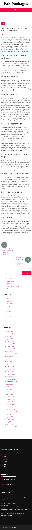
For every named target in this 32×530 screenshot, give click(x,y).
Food (8, 309)
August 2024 (10, 356)
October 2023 (10, 379)
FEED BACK (9, 278)
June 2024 (9, 361)
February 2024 (10, 369)
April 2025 (9, 339)
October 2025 (10, 334)
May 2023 (9, 391)
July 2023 (9, 386)
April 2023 (9, 394)
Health (8, 311)
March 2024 (10, 366)
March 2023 (10, 397)
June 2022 (9, 414)
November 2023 (11, 376)
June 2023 (9, 389)
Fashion (8, 306)
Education (9, 304)
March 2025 (10, 341)
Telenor (5, 464)
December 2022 (11, 404)
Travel (8, 321)
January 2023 (10, 402)
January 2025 (10, 346)
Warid (5, 461)
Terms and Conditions (13, 286)
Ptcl (4, 466)
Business (9, 301)
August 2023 (10, 384)
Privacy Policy (10, 281)
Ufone (5, 459)
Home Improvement (12, 314)
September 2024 (11, 354)
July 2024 (9, 359)
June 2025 (9, 336)
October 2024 (10, 351)
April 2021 (9, 424)
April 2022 (9, 417)
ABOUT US (9, 289)
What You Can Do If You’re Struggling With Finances (14, 509)
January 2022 (10, 419)
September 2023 (11, 381)
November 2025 (11, 331)
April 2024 (9, 364)
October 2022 (10, 409)
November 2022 (11, 407)
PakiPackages (16, 3)
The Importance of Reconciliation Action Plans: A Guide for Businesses (18, 261)
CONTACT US (10, 283)
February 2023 (10, 399)
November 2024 (11, 349)
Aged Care (12, 129)
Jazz (4, 454)
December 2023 (11, 374)
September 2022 (11, 412)
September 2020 (11, 427)
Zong (4, 456)
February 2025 (10, 344)
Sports (8, 316)
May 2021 (9, 422)
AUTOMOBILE (10, 299)
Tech (3, 23)
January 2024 (10, 371)
